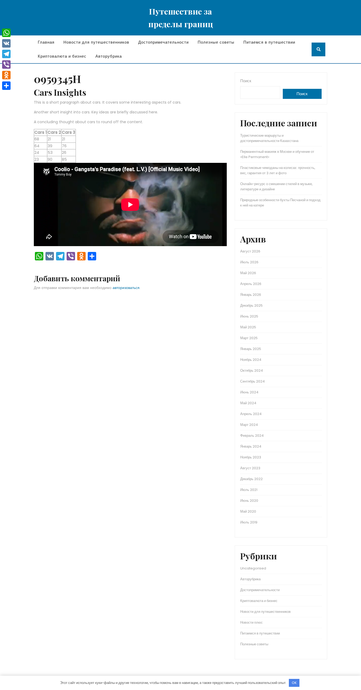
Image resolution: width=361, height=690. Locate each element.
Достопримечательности (163, 42)
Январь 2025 (250, 348)
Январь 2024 (250, 446)
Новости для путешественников (96, 42)
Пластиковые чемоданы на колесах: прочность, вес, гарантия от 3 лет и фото (277, 170)
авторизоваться (126, 287)
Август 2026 (250, 251)
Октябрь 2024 (251, 370)
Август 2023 (250, 468)
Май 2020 (248, 511)
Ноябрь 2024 (250, 359)
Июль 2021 (248, 489)
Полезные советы (216, 42)
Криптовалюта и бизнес (62, 56)
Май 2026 (248, 272)
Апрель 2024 (251, 413)
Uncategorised (253, 568)
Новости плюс (251, 622)
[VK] (6, 43)
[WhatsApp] (6, 32)
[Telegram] (6, 54)
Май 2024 (248, 403)
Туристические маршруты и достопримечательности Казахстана (269, 138)
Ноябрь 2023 (250, 457)
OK (294, 682)
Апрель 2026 (250, 283)
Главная (46, 42)
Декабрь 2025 (251, 305)
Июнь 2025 (249, 316)
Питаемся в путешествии (269, 42)
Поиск (245, 81)
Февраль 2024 (252, 435)
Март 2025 (249, 338)
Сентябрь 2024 (252, 381)
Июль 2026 (249, 262)
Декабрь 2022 (251, 478)
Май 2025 (248, 327)
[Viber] (6, 64)
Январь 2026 (250, 294)
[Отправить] (6, 85)
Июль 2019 (248, 522)
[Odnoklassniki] (6, 75)
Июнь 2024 (249, 392)
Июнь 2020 (249, 500)
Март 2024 (249, 424)
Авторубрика (108, 56)
